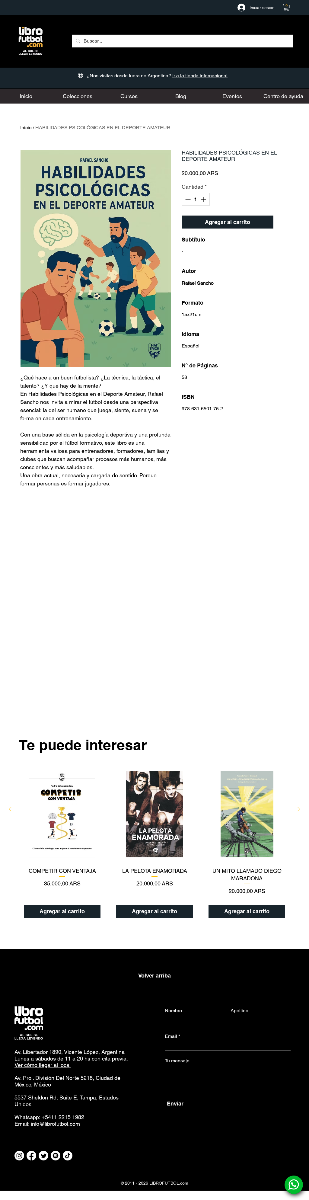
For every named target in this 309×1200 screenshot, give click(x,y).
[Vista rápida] (62, 814)
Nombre (173, 1010)
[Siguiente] (298, 809)
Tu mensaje (177, 1060)
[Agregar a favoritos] (282, 222)
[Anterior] (10, 809)
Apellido (239, 1010)
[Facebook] (31, 1155)
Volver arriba (154, 975)
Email (171, 1036)
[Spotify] (55, 1155)
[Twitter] (43, 1155)
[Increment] (204, 199)
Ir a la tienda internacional (200, 75)
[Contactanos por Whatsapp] (294, 1185)
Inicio (26, 127)
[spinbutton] (195, 199)
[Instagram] (19, 1155)
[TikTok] (67, 1155)
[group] (154, 844)
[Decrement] (187, 199)
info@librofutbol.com (55, 1124)
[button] (286, 7)
